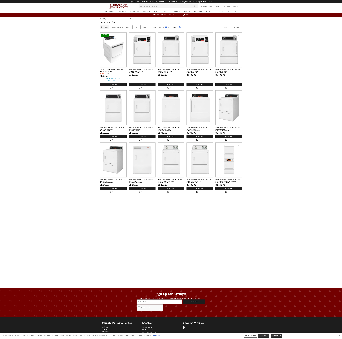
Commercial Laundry (126, 18)
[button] (201, 6)
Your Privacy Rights (250, 335)
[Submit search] (194, 6)
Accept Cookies (276, 335)
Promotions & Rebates (181, 11)
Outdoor (146, 11)
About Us (220, 11)
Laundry (117, 18)
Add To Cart (113, 84)
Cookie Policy (156, 335)
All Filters (105, 27)
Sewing (157, 11)
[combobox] (117, 27)
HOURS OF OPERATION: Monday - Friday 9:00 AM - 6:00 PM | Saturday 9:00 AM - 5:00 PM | (172, 2)
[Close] (339, 336)
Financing (198, 11)
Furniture (122, 11)
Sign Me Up (194, 302)
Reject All (263, 335)
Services (209, 11)
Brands (166, 11)
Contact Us (232, 11)
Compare (114, 87)
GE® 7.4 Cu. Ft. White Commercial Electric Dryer (111, 69)
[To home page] (119, 6)
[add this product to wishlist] (123, 35)
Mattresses (134, 11)
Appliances (109, 11)
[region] (171, 336)
